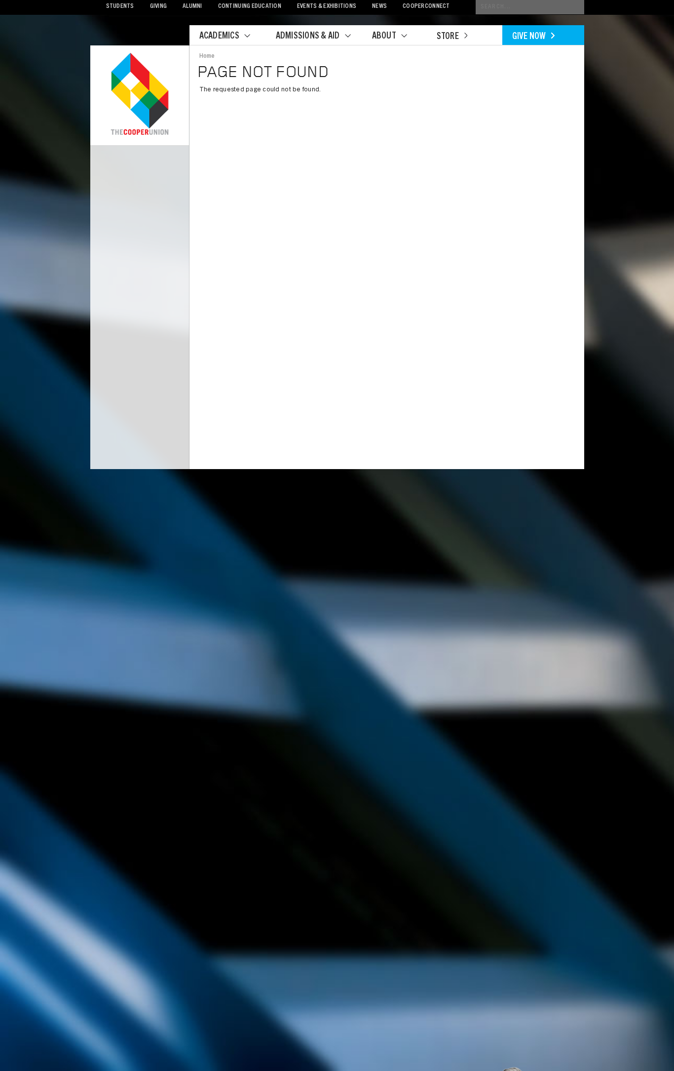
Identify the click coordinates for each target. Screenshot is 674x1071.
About (384, 36)
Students (120, 6)
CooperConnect (426, 6)
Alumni (192, 6)
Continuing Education (249, 6)
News (379, 6)
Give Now (529, 37)
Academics (219, 36)
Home (207, 56)
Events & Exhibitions (326, 6)
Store (448, 37)
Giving (158, 6)
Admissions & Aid (308, 36)
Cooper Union (140, 94)
